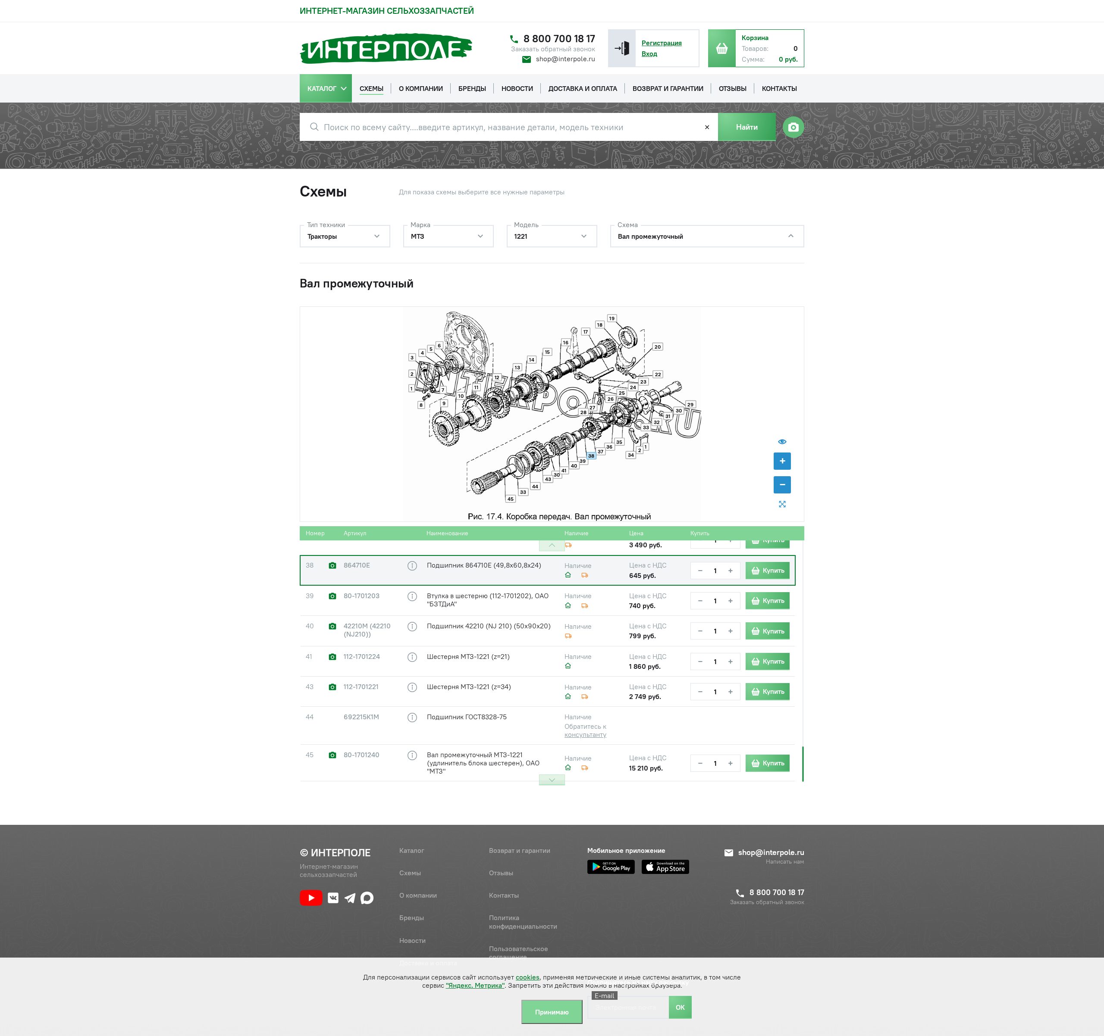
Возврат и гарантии (519, 850)
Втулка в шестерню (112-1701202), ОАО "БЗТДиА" (488, 599)
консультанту (585, 734)
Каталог (411, 850)
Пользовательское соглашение (518, 952)
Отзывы (501, 872)
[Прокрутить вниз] (552, 779)
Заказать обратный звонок (553, 49)
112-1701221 (361, 687)
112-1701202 (362, 535)
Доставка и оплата (428, 962)
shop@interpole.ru (565, 58)
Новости (412, 940)
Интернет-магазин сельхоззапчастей (387, 10)
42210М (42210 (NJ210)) (367, 630)
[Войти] (622, 48)
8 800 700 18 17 (559, 38)
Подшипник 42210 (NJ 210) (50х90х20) (489, 625)
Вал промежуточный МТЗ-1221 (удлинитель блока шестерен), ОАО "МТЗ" (483, 762)
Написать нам (785, 861)
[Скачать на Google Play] (611, 867)
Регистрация (662, 42)
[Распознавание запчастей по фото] (793, 127)
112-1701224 (362, 656)
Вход (649, 53)
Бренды (411, 917)
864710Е (357, 565)
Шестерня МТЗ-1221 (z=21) (468, 656)
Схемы (410, 872)
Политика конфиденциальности (523, 921)
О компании (418, 895)
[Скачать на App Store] (665, 867)
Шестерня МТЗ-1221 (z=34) (469, 686)
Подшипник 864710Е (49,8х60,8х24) (484, 565)
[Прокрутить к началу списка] (552, 545)
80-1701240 (362, 755)
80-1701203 (362, 596)
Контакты (504, 895)
